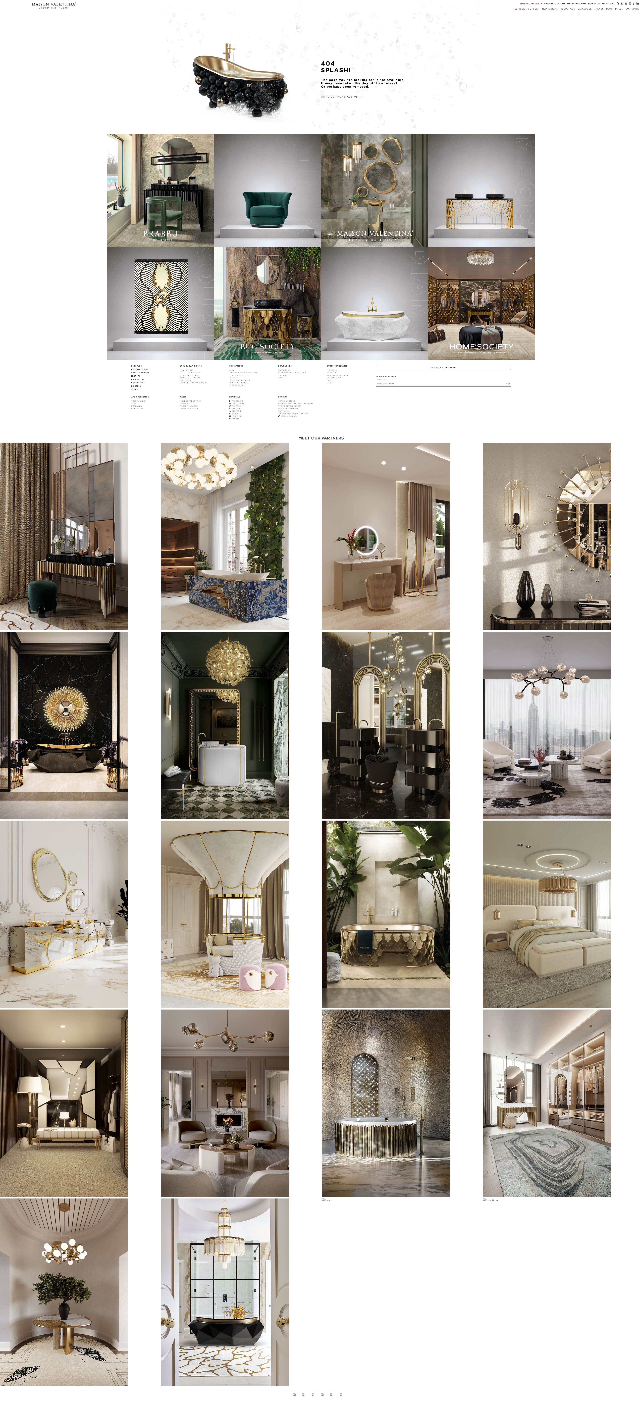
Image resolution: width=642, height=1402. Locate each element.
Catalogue (584, 9)
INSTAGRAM (237, 404)
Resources (567, 9)
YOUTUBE (236, 416)
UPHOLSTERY (138, 383)
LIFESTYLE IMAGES (238, 383)
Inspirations (550, 9)
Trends (599, 9)
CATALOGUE (284, 370)
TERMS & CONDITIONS (338, 375)
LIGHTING (136, 386)
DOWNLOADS (285, 366)
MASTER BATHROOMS (191, 378)
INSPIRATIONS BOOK (239, 380)
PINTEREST (237, 409)
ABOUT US (332, 370)
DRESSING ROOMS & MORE (193, 383)
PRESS (183, 397)
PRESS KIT (185, 404)
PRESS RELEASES (188, 406)
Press (619, 9)
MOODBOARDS (236, 385)
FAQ (329, 380)
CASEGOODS (137, 379)
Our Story (632, 9)
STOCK (134, 389)
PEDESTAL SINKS (139, 369)
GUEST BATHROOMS (190, 373)
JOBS (329, 383)
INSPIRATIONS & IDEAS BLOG (243, 373)
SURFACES (136, 406)
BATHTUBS (136, 366)
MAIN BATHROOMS (189, 375)
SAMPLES (331, 373)
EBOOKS (233, 378)
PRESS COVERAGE (189, 409)
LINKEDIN (236, 411)
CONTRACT (185, 380)
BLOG (232, 370)
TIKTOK (235, 419)
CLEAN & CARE (334, 378)
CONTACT (283, 397)
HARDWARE (137, 409)
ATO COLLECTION (140, 397)
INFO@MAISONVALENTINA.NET (293, 414)
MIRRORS (135, 376)
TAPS (133, 404)
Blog (609, 9)
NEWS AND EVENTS (239, 375)
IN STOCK (608, 4)
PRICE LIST (283, 378)
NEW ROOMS (186, 370)
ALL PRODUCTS (550, 4)
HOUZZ (235, 414)
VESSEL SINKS (138, 401)
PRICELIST (594, 4)
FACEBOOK (236, 401)
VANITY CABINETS (140, 373)
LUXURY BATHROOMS (573, 4)
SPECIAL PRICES (529, 4)
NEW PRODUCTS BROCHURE (292, 373)
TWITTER (236, 406)
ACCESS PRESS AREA (190, 401)
